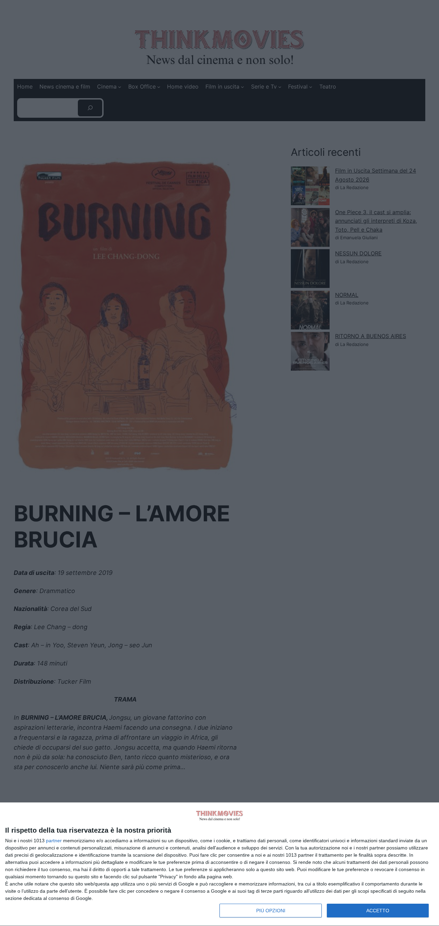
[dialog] (219, 864)
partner (54, 840)
